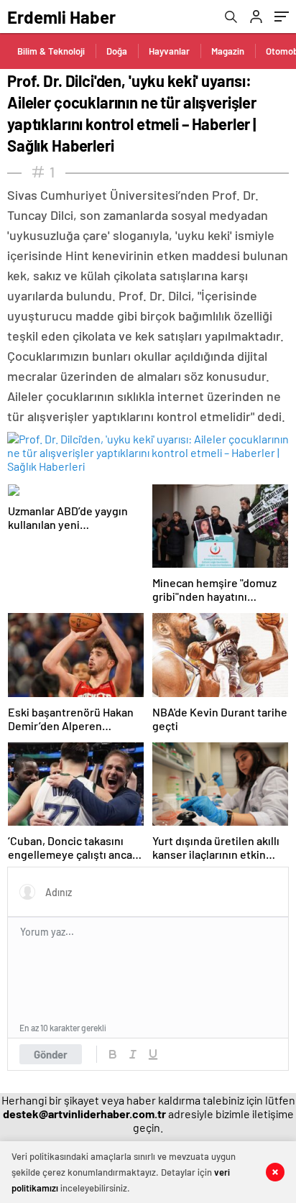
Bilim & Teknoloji (51, 51)
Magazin (227, 51)
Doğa (116, 51)
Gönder (51, 1054)
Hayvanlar (169, 51)
